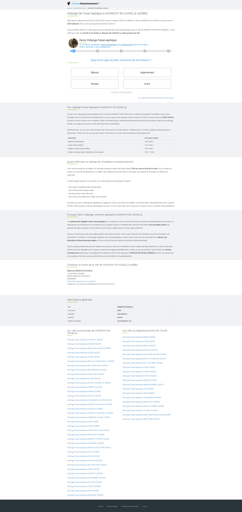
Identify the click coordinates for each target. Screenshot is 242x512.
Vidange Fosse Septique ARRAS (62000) (138, 337)
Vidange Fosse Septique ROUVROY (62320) (85, 473)
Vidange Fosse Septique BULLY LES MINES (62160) (142, 363)
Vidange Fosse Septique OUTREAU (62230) (140, 410)
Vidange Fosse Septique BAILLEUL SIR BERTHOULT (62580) (90, 361)
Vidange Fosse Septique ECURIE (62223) (83, 378)
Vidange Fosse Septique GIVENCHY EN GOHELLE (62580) (90, 413)
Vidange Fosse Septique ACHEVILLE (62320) (85, 339)
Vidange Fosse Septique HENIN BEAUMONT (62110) (142, 384)
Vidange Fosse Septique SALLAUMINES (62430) (86, 478)
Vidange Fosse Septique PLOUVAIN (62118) (84, 460)
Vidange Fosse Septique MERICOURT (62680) (86, 434)
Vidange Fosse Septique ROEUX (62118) (83, 469)
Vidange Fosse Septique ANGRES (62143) (84, 344)
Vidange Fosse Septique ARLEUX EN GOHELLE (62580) (89, 348)
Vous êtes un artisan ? (169, 97)
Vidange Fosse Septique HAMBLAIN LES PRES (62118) (88, 417)
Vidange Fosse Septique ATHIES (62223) (83, 352)
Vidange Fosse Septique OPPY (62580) (83, 452)
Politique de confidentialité (130, 506)
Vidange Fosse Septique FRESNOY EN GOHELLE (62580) (89, 404)
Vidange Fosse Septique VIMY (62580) (83, 491)
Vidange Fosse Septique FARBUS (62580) (84, 391)
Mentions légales (112, 506)
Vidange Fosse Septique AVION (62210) (83, 357)
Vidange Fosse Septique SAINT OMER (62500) (141, 419)
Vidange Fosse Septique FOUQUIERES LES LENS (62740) (89, 400)
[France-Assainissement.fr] (84, 4)
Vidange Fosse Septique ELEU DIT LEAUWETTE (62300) (89, 383)
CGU (139, 97)
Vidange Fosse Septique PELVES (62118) (83, 456)
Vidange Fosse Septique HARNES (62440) (139, 380)
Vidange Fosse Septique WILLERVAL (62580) (85, 495)
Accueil (69, 8)
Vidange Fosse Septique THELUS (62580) (84, 486)
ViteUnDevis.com (160, 97)
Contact (144, 506)
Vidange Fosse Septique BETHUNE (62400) (139, 350)
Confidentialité (144, 97)
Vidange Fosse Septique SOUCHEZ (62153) (84, 482)
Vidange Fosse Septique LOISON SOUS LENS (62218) (88, 430)
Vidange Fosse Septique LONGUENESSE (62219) (141, 397)
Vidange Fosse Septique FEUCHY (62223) (84, 396)
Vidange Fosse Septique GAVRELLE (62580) (85, 409)
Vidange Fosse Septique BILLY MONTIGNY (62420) (87, 365)
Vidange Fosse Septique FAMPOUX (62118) (84, 387)
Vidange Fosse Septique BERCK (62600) (139, 345)
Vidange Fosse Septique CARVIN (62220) (139, 371)
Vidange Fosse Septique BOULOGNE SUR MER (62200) (144, 354)
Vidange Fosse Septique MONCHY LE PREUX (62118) (88, 439)
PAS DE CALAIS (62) (79, 8)
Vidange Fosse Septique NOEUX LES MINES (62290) (143, 406)
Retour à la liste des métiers (121, 92)
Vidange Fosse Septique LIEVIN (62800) (83, 426)
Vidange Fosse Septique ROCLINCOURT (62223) (87, 465)
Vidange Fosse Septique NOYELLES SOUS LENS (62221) (89, 447)
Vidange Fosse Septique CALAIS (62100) (138, 367)
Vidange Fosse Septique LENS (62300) (83, 421)
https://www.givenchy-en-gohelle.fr (81, 281)
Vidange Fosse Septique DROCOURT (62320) (85, 374)
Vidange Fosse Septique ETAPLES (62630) (139, 376)
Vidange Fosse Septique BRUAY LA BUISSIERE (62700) (144, 358)
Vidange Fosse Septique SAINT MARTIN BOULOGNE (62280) (146, 415)
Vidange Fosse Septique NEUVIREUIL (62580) (85, 443)
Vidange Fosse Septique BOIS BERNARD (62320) (86, 370)
